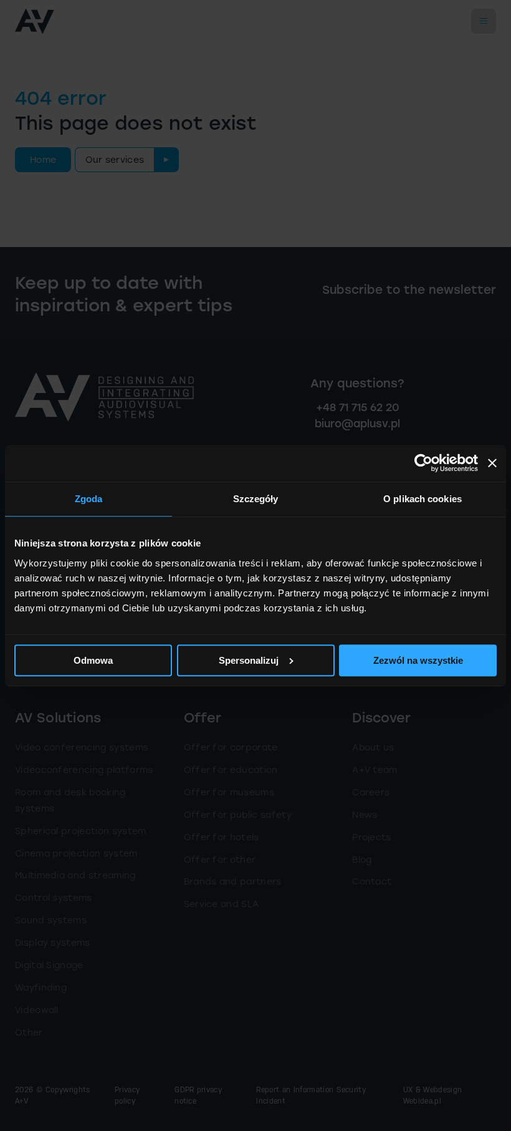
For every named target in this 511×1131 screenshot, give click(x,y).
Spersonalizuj (249, 660)
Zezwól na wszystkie (418, 660)
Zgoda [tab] (89, 499)
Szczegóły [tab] (256, 499)
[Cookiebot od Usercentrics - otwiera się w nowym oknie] (423, 463)
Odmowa (93, 660)
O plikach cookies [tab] (422, 499)
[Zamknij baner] (492, 463)
